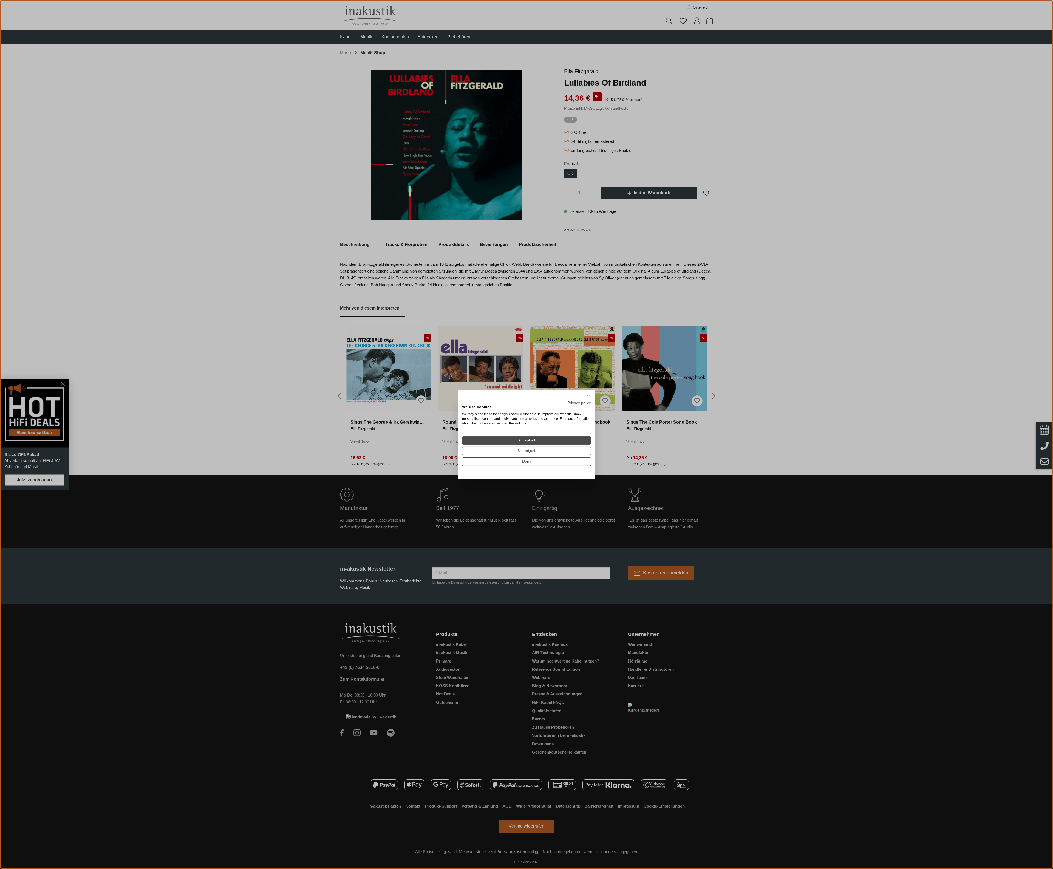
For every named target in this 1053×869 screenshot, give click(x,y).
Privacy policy (579, 403)
